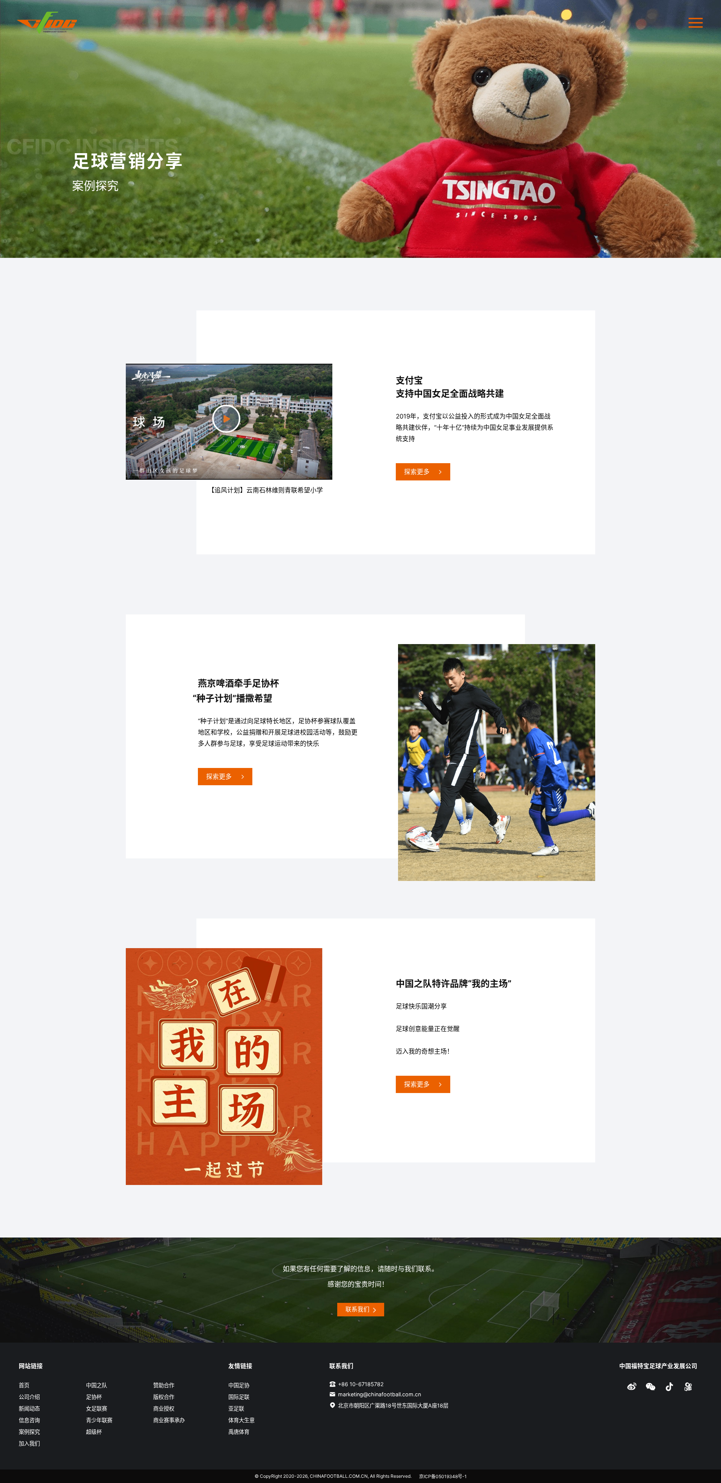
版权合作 (163, 1397)
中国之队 (96, 1385)
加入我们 (29, 1443)
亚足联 (236, 1408)
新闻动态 (29, 1408)
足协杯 (94, 1397)
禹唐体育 (238, 1432)
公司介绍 (29, 1397)
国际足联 (238, 1397)
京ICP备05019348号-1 (443, 1476)
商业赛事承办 (169, 1420)
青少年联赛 (99, 1420)
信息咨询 (29, 1420)
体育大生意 (241, 1420)
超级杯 (94, 1432)
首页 (24, 1385)
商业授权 (163, 1408)
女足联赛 (96, 1408)
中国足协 (238, 1385)
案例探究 (29, 1432)
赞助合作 (163, 1385)
